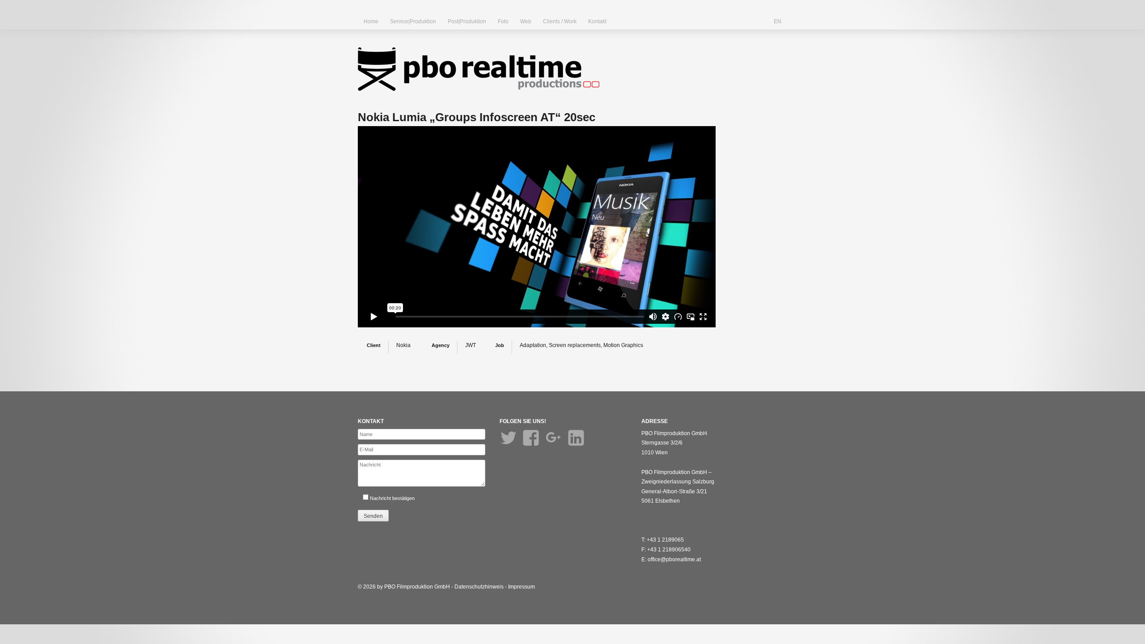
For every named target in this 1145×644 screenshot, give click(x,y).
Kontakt (597, 21)
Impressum (521, 587)
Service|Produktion (413, 21)
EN (777, 21)
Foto (503, 21)
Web (525, 21)
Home (371, 21)
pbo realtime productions (478, 69)
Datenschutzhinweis (479, 587)
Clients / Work (560, 21)
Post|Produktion (467, 21)
